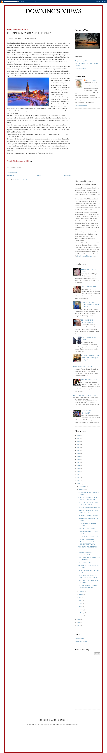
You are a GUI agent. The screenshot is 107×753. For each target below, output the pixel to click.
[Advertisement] (53, 20)
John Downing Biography (84, 256)
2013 (78, 475)
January (81, 616)
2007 (78, 626)
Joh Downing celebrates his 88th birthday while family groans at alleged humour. (89, 357)
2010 (78, 484)
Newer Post (10, 175)
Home (39, 175)
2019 (78, 456)
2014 (78, 472)
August (81, 595)
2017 (78, 462)
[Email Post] (31, 161)
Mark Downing (79, 639)
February (82, 613)
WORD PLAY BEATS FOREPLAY (89, 507)
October (81, 592)
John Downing (91, 81)
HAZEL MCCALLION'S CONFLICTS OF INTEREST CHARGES (90, 304)
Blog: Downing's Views (82, 61)
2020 (78, 453)
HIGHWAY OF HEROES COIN (88, 537)
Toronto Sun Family (81, 641)
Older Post (67, 175)
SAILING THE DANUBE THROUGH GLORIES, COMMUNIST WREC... (86, 542)
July (80, 598)
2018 (78, 459)
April (80, 607)
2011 (78, 481)
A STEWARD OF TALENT (88, 287)
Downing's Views (54, 11)
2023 (78, 444)
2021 (78, 450)
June (80, 601)
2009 (78, 620)
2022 (78, 447)
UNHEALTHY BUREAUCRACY (83, 366)
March (81, 610)
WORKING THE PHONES (88, 380)
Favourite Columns (80, 68)
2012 (78, 478)
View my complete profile (81, 105)
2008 (78, 623)
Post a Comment (12, 172)
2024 (78, 441)
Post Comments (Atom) (22, 180)
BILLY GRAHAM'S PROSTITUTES (84, 395)
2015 (78, 469)
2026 (78, 435)
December (82, 486)
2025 (78, 438)
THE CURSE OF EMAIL (86, 562)
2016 (78, 466)
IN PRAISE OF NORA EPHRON (88, 515)
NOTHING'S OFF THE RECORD (88, 529)
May (80, 604)
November (82, 489)
